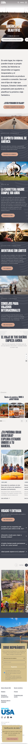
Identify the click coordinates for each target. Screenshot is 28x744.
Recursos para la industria (5, 701)
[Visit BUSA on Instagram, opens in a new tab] (2, 717)
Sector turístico (18, 688)
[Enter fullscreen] (26, 361)
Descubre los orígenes (9, 154)
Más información (12, 739)
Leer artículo (4, 498)
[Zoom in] (26, 354)
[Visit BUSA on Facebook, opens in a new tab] (8, 717)
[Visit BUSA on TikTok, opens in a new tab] (5, 717)
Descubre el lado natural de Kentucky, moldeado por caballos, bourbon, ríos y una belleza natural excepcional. (11, 493)
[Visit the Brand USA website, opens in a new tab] (8, 711)
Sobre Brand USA (6, 688)
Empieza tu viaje (8, 215)
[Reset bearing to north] (26, 358)
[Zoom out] (26, 356)
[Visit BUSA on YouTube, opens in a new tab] (11, 717)
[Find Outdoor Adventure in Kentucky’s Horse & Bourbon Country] (12, 465)
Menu (22, 2)
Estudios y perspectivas (4, 696)
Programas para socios (18, 696)
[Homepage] (3, 3)
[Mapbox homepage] (3, 392)
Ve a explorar (7, 268)
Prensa (16, 691)
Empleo (3, 691)
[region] (14, 373)
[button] (16, 565)
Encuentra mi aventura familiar (12, 39)
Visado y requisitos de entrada (14, 107)
